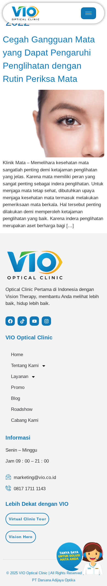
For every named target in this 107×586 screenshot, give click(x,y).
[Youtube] (34, 321)
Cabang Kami (24, 420)
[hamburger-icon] (88, 13)
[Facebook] (10, 321)
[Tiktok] (22, 321)
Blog (15, 398)
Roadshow (21, 409)
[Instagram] (46, 321)
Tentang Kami (25, 365)
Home (17, 354)
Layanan (19, 376)
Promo (17, 387)
